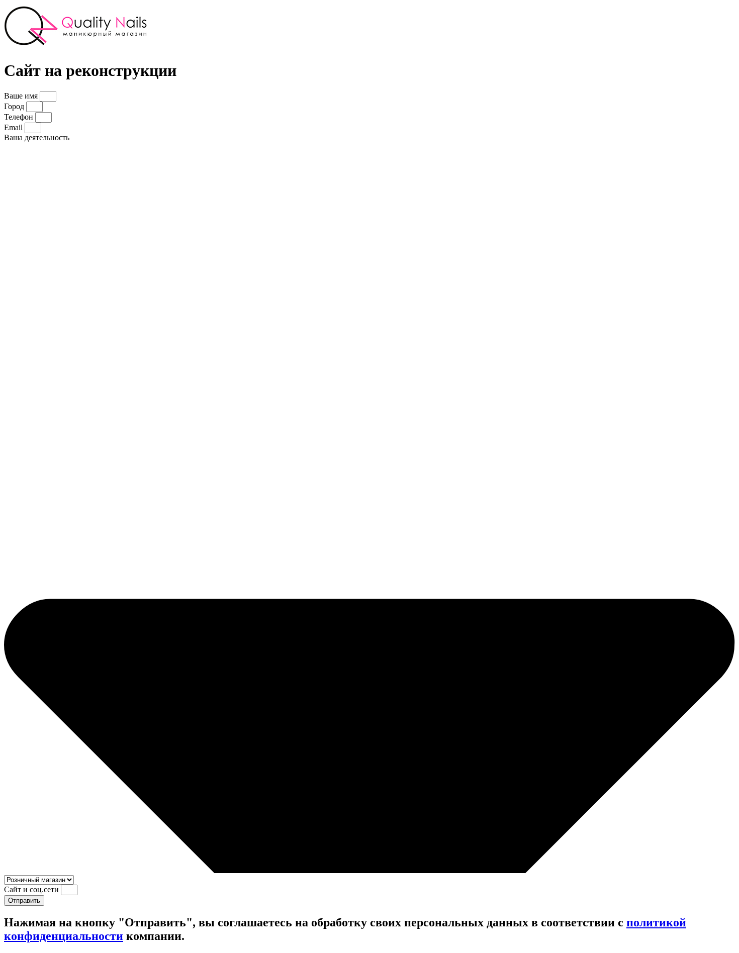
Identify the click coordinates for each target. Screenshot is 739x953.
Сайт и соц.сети (32, 889)
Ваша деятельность (36, 137)
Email (14, 127)
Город (15, 106)
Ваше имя (22, 95)
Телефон (19, 117)
